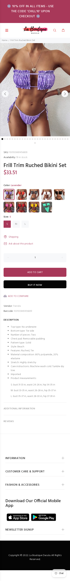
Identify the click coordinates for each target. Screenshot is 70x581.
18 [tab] (45, 139)
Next (64, 93)
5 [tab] (12, 139)
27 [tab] (68, 139)
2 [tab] (5, 139)
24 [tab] (60, 139)
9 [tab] (22, 139)
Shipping (13, 237)
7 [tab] (17, 139)
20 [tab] (50, 139)
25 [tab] (63, 139)
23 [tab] (58, 139)
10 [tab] (25, 139)
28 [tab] (35, 143)
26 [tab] (65, 139)
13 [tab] (32, 139)
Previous (5, 93)
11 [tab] (27, 139)
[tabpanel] (35, 89)
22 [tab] (55, 139)
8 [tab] (20, 139)
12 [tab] (30, 139)
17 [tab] (42, 139)
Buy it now (35, 285)
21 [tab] (52, 139)
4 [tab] (10, 139)
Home (4, 40)
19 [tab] (47, 139)
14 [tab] (35, 139)
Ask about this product (21, 244)
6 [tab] (15, 139)
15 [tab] (37, 139)
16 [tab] (40, 139)
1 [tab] (2, 139)
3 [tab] (7, 139)
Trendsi (17, 306)
